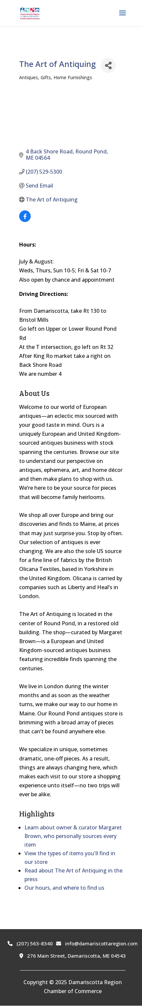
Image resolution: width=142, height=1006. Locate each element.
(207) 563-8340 (34, 943)
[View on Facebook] (25, 220)
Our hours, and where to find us (64, 887)
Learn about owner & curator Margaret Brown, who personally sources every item (73, 836)
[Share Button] (108, 65)
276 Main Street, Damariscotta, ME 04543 (76, 955)
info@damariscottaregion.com (101, 943)
